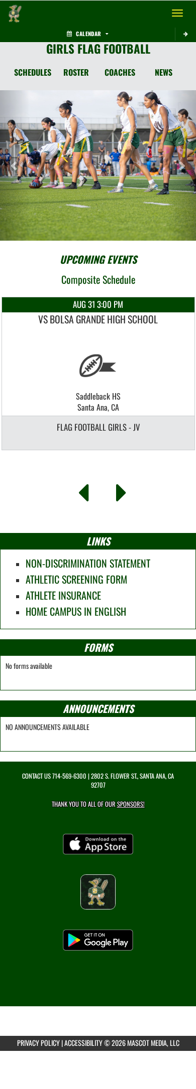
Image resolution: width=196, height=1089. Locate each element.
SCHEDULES (32, 72)
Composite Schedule (98, 279)
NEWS (163, 72)
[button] (15, 165)
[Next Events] (121, 489)
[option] (98, 373)
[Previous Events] (83, 489)
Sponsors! (131, 804)
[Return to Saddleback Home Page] (15, 13)
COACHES (120, 72)
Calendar (88, 34)
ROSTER (76, 72)
